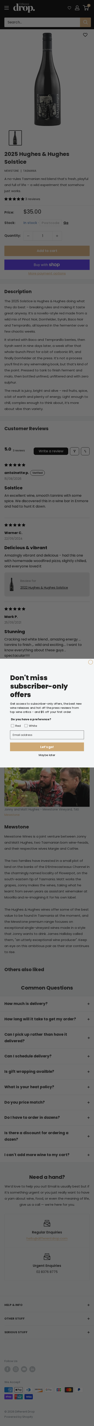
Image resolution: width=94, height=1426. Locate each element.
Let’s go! (47, 747)
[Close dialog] (90, 662)
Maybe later (47, 755)
